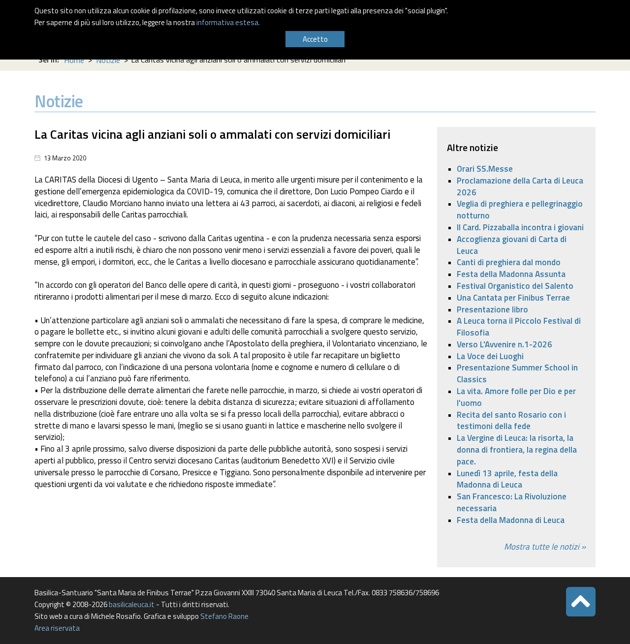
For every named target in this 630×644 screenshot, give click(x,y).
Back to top (581, 601)
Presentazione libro (492, 309)
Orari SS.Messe (485, 168)
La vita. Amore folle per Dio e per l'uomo (516, 397)
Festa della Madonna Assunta (511, 274)
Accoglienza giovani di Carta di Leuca (512, 245)
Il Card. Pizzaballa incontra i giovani (520, 227)
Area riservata (57, 628)
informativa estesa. (228, 22)
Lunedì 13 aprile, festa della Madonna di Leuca (507, 479)
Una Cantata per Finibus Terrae (513, 297)
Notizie (108, 60)
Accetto (315, 39)
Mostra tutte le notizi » (545, 546)
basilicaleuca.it (132, 604)
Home (74, 60)
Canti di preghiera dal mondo (509, 262)
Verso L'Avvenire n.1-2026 (504, 344)
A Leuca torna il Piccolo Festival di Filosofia (519, 326)
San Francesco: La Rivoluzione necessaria (512, 502)
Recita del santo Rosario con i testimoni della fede (511, 420)
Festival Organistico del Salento (515, 285)
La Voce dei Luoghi (490, 356)
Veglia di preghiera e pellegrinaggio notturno (520, 209)
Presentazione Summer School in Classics (517, 373)
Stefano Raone (224, 616)
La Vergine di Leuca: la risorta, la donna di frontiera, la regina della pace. (517, 449)
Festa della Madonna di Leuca (511, 520)
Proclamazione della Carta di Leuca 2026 (520, 186)
